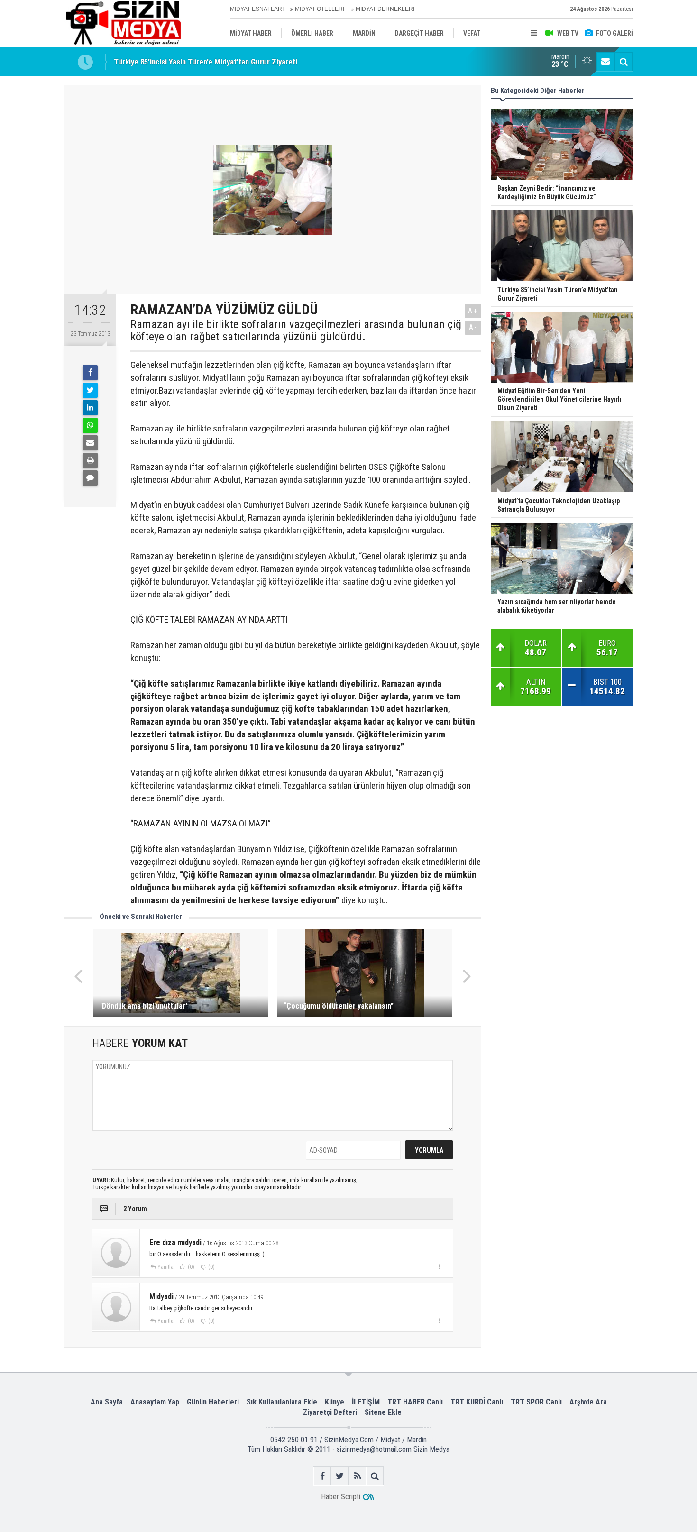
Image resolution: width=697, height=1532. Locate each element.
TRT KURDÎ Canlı (476, 1401)
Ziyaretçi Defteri (330, 1412)
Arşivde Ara (588, 1401)
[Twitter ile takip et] (339, 1476)
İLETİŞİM (366, 1401)
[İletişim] (605, 61)
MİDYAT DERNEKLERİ (385, 9)
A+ (473, 310)
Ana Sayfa (107, 1401)
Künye (334, 1401)
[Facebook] (90, 372)
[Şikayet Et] (439, 1266)
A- (473, 327)
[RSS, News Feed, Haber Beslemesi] (357, 1476)
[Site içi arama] (623, 61)
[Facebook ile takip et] (322, 1476)
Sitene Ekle (383, 1412)
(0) (190, 1267)
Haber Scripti (340, 1496)
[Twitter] (90, 390)
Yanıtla (165, 1267)
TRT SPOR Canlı (536, 1401)
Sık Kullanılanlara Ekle (282, 1401)
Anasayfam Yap (154, 1401)
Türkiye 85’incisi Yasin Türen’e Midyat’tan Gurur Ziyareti (205, 61)
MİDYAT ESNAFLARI (257, 9)
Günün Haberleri (213, 1401)
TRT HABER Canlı (415, 1401)
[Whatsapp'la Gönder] (90, 425)
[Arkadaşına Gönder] (90, 442)
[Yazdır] (90, 460)
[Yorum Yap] (90, 478)
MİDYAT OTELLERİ (319, 9)
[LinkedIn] (90, 407)
